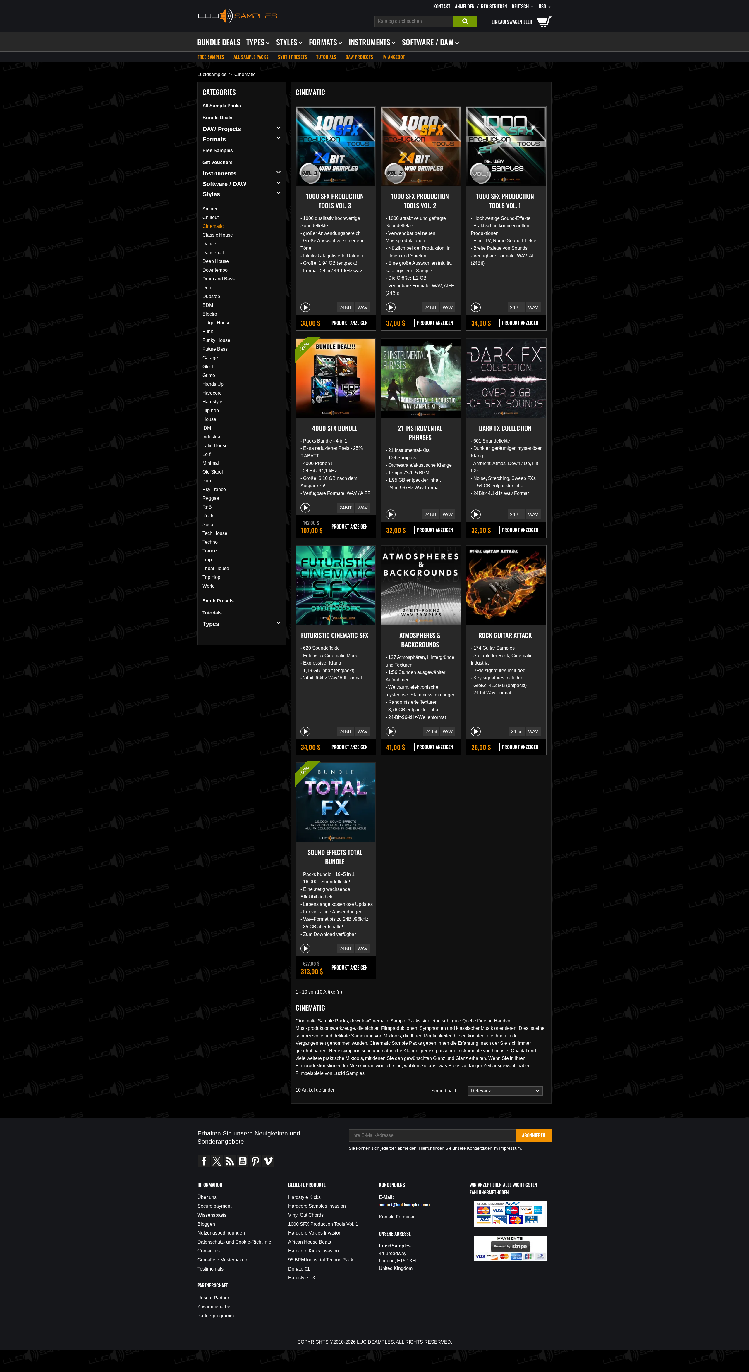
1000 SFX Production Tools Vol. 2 (420, 200)
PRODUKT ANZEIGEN (349, 322)
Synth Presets (292, 57)
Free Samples (210, 57)
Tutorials (326, 57)
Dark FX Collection (505, 428)
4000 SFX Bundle (334, 428)
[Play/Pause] (305, 307)
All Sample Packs (251, 57)
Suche (465, 21)
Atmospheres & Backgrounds (420, 639)
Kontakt (441, 6)
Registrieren (494, 6)
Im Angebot (393, 57)
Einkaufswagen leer (512, 22)
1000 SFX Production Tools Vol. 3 (335, 200)
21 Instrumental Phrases (420, 432)
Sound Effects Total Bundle (334, 856)
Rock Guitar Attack (505, 635)
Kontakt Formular (397, 1216)
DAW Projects (359, 57)
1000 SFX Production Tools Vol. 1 (505, 200)
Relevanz (479, 1090)
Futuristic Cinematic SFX (334, 635)
